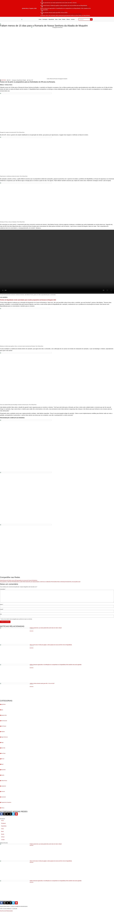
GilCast (68, 19)
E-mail (1, 609)
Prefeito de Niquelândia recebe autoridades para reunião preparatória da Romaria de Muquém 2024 (28, 300)
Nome (1, 604)
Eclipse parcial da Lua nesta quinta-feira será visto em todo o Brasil (46, 627)
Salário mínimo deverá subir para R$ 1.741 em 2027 (42, 683)
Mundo (63, 19)
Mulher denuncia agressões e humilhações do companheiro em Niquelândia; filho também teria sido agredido (55, 664)
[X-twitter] (7, 813)
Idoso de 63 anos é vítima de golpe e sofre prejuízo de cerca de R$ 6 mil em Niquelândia (51, 644)
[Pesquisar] (91, 19)
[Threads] (10, 813)
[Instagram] (4, 813)
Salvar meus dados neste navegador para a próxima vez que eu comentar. (16, 619)
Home (40, 19)
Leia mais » (32, 647)
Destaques (45, 19)
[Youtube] (16, 902)
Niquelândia (51, 19)
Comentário (3, 589)
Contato (73, 19)
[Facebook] (1, 813)
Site (1, 614)
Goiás (56, 19)
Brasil (60, 19)
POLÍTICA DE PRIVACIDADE (6, 910)
